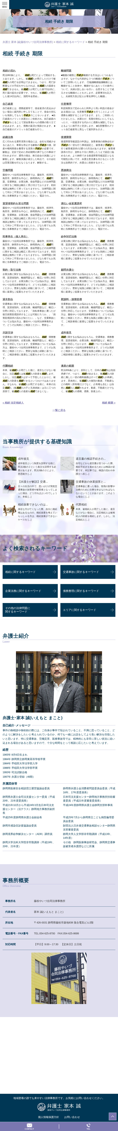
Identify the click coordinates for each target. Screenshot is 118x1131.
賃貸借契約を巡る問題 (16, 203)
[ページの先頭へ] (112, 1116)
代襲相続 (8, 365)
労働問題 (8, 170)
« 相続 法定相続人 (13, 402)
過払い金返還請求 (71, 203)
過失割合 (8, 299)
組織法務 (8, 137)
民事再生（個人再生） (16, 236)
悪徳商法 (66, 170)
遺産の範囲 (67, 365)
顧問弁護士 (67, 269)
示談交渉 (8, 332)
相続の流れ (9, 70)
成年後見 (66, 332)
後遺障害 (66, 137)
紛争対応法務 (69, 236)
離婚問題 (66, 70)
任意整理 (66, 103)
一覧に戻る (59, 410)
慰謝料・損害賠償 (71, 299)
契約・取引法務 (12, 269)
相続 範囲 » (108, 402)
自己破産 (8, 103)
